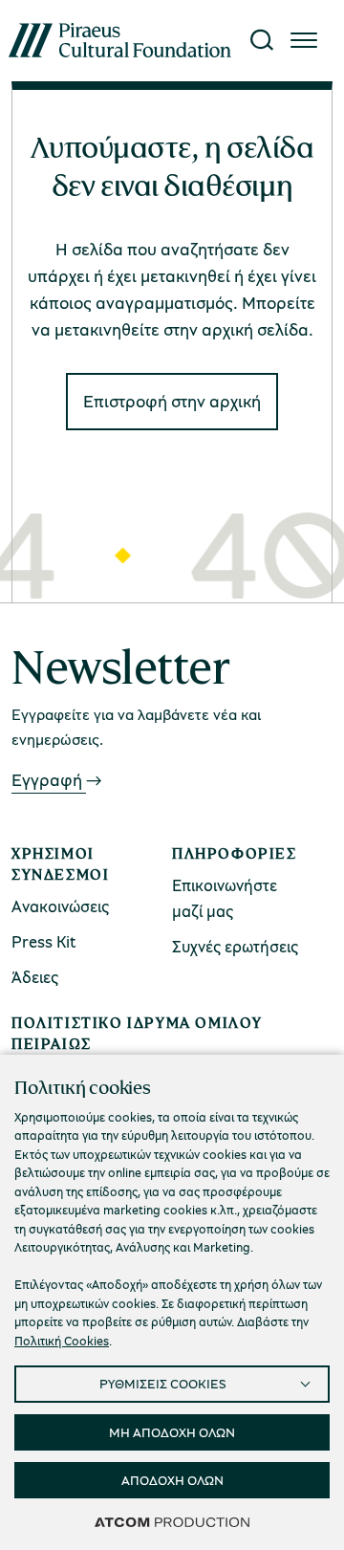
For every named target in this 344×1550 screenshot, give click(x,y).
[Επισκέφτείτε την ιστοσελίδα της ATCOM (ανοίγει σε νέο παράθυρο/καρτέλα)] (172, 1521)
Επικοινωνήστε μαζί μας (224, 898)
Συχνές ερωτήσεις (235, 946)
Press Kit (43, 941)
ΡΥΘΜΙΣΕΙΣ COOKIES (162, 1383)
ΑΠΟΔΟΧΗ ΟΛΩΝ (172, 1480)
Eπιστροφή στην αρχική (172, 400)
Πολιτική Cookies (61, 1340)
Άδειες (34, 977)
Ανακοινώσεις (60, 906)
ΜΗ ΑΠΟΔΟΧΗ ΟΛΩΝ (172, 1432)
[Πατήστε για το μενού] (304, 40)
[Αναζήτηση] (262, 40)
